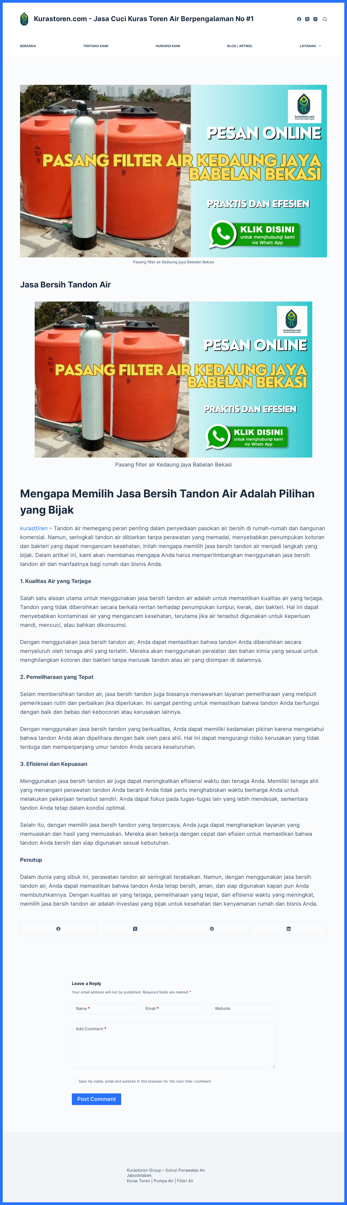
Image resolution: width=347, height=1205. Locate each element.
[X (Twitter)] (307, 19)
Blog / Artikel (240, 46)
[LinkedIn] (288, 929)
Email (152, 1008)
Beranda (28, 46)
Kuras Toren (138, 1180)
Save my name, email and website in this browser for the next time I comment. (145, 1081)
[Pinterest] (212, 929)
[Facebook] (299, 19)
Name (83, 1008)
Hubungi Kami (168, 46)
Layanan (308, 46)
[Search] (325, 19)
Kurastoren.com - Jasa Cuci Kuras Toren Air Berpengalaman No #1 (144, 19)
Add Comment (91, 1028)
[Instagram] (315, 19)
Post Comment (96, 1099)
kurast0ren (34, 528)
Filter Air (185, 1180)
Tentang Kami (95, 46)
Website (222, 1008)
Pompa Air (164, 1180)
